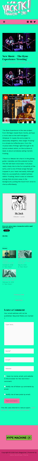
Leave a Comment (9, 63)
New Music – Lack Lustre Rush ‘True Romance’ (24, 261)
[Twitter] (34, 21)
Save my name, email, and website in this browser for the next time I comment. (18, 378)
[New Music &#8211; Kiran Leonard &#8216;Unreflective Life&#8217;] (9, 254)
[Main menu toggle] (4, 22)
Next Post (19, 300)
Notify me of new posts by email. (18, 394)
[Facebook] (31, 21)
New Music (22, 63)
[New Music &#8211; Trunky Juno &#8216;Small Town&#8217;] (9, 273)
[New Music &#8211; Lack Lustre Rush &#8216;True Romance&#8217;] (25, 254)
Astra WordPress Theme (19, 455)
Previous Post (19, 295)
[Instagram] (27, 21)
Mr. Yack (19, 213)
